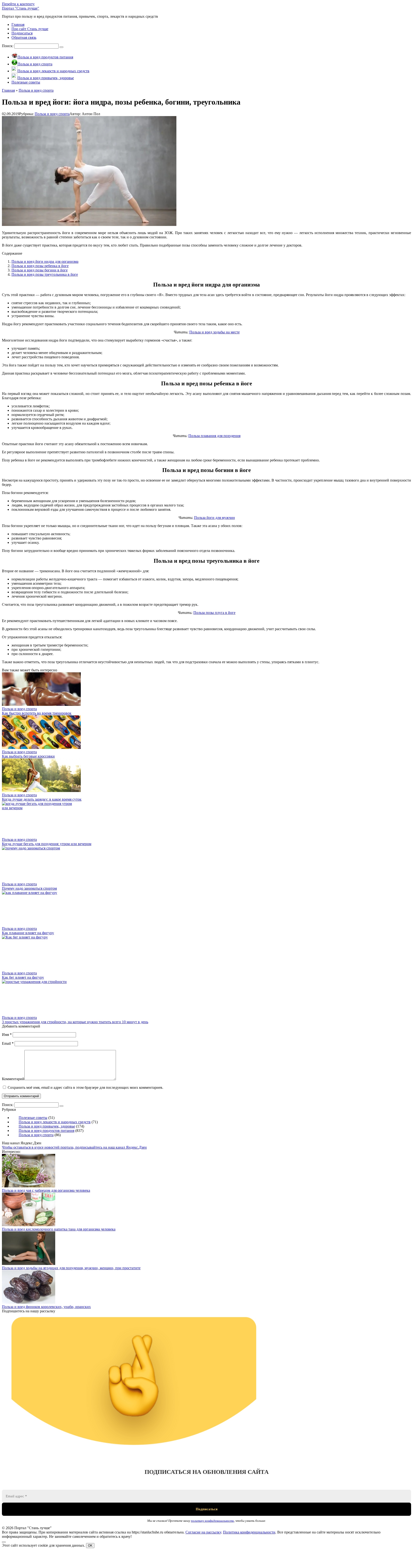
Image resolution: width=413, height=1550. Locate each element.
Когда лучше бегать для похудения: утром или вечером (46, 844)
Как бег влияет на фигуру (23, 977)
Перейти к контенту (18, 4)
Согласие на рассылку (203, 1532)
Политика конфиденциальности (249, 1532)
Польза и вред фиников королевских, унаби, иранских (46, 1307)
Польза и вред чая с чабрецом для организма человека (46, 1190)
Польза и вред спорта (52, 114)
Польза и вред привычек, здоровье (47, 1126)
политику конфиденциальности (212, 1520)
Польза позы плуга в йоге (214, 613)
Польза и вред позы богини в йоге (39, 270)
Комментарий (13, 1079)
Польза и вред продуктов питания (46, 1131)
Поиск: (8, 46)
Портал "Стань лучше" (20, 8)
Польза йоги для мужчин (214, 518)
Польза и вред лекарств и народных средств (55, 1122)
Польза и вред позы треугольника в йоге (44, 274)
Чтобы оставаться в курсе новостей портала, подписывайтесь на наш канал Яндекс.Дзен (74, 1147)
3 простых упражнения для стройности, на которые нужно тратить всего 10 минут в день (75, 1022)
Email (8, 1043)
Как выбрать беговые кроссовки (28, 756)
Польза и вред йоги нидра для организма (44, 261)
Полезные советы (33, 1118)
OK (90, 1545)
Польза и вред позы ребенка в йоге (40, 266)
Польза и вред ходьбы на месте (214, 332)
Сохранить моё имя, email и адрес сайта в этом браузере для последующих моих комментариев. (85, 1087)
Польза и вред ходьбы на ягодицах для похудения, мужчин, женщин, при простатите (71, 1268)
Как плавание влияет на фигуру (28, 933)
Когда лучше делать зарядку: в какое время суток (42, 799)
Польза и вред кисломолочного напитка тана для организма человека (58, 1229)
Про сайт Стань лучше (29, 29)
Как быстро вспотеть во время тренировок (36, 713)
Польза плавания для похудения (214, 436)
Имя (7, 1035)
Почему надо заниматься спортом (29, 888)
